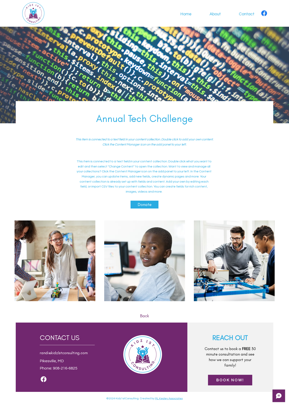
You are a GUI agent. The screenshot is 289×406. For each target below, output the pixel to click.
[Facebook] (264, 13)
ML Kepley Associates (169, 398)
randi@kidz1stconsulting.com (64, 352)
